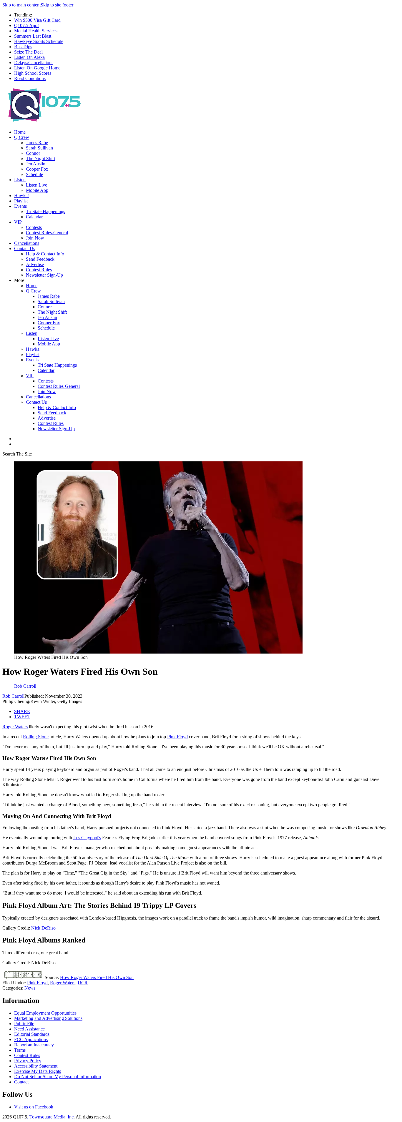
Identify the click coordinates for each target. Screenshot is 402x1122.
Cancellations (26, 243)
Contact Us (24, 248)
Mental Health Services (35, 30)
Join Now (35, 237)
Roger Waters (15, 726)
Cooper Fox (37, 169)
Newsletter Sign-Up (44, 274)
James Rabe (37, 142)
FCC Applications (31, 1039)
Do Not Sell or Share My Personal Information (57, 1076)
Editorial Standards (31, 1034)
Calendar (34, 216)
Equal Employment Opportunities (45, 1012)
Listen (20, 179)
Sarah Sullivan (39, 147)
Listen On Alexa (29, 57)
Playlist (21, 200)
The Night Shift (40, 158)
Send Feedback (40, 259)
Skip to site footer (57, 4)
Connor (33, 153)
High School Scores (32, 73)
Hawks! (21, 195)
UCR (83, 982)
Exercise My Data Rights (37, 1071)
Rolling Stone (36, 736)
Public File (24, 1023)
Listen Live (36, 184)
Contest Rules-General (47, 232)
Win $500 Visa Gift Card (37, 20)
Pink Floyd (177, 736)
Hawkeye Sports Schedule (38, 41)
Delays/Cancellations (33, 62)
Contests (34, 227)
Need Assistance (29, 1028)
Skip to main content (21, 4)
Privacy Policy (27, 1060)
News (29, 987)
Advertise (35, 264)
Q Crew (21, 137)
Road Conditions (30, 78)
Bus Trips (23, 46)
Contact (21, 1081)
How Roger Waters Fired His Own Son (97, 977)
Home (20, 131)
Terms (20, 1050)
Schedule (34, 174)
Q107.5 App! (26, 25)
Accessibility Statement (35, 1065)
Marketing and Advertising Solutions (48, 1018)
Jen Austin (35, 163)
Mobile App (37, 190)
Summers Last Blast (32, 36)
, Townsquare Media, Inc (50, 1116)
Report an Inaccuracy (34, 1044)
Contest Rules (39, 269)
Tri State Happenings (45, 211)
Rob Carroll (13, 696)
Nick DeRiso (43, 927)
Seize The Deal (28, 51)
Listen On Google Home (37, 67)
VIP (18, 222)
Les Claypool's (87, 837)
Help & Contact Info (45, 253)
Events (20, 206)
